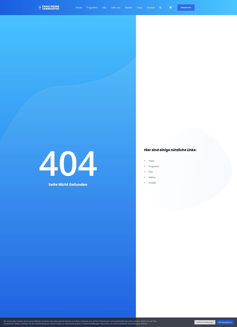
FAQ (104, 7)
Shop (139, 7)
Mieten (128, 7)
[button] (160, 8)
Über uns (115, 7)
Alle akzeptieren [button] (225, 322)
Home (79, 7)
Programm (92, 7)
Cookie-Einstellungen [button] (205, 322)
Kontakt (151, 7)
